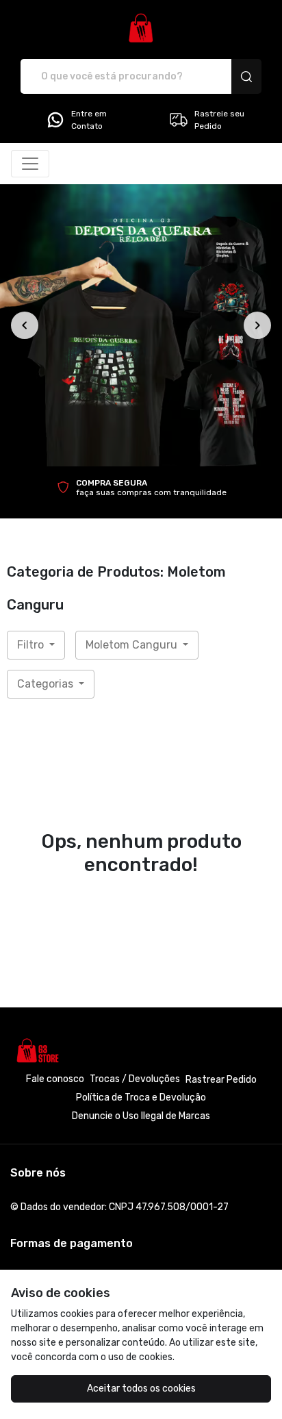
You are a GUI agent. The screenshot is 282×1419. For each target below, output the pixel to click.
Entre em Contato (89, 120)
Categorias (46, 683)
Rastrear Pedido (221, 1079)
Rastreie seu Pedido (219, 120)
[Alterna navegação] (30, 163)
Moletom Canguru (133, 644)
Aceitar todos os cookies (141, 1388)
